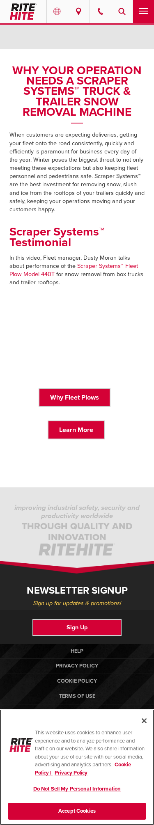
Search (122, 11)
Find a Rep (79, 11)
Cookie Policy (77, 681)
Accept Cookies (77, 811)
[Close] (144, 721)
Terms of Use (77, 696)
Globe (57, 11)
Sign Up (77, 627)
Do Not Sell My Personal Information (77, 789)
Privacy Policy (77, 666)
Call (100, 11)
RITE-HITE (23, 11)
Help (77, 651)
